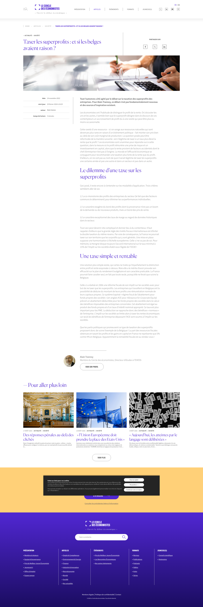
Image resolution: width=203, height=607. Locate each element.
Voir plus (102, 457)
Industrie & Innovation (71, 567)
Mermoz (136, 555)
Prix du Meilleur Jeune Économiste (36, 563)
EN (179, 5)
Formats (130, 9)
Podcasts (136, 563)
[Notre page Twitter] (160, 9)
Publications (137, 559)
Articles (97, 9)
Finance (66, 563)
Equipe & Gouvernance (32, 559)
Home (27, 26)
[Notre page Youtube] (172, 9)
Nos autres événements (103, 563)
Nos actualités (68, 583)
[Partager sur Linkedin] (164, 48)
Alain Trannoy (51, 110)
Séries (135, 575)
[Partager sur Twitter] (155, 48)
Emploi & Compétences (71, 555)
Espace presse (29, 575)
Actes (135, 571)
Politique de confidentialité (104, 594)
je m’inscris (98, 495)
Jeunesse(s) (28, 567)
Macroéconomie (68, 571)
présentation (28, 550)
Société (48, 26)
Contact (118, 594)
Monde (65, 575)
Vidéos (135, 567)
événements (98, 550)
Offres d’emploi (29, 571)
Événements (114, 9)
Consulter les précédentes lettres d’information (101, 503)
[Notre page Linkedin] (166, 9)
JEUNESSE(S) (147, 9)
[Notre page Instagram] (178, 9)
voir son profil (91, 366)
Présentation (79, 9)
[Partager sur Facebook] (145, 48)
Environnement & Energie (72, 559)
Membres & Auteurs (31, 555)
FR (175, 5)
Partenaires (163, 559)
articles (65, 550)
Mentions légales (88, 594)
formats (135, 550)
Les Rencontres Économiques (105, 559)
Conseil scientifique (166, 555)
